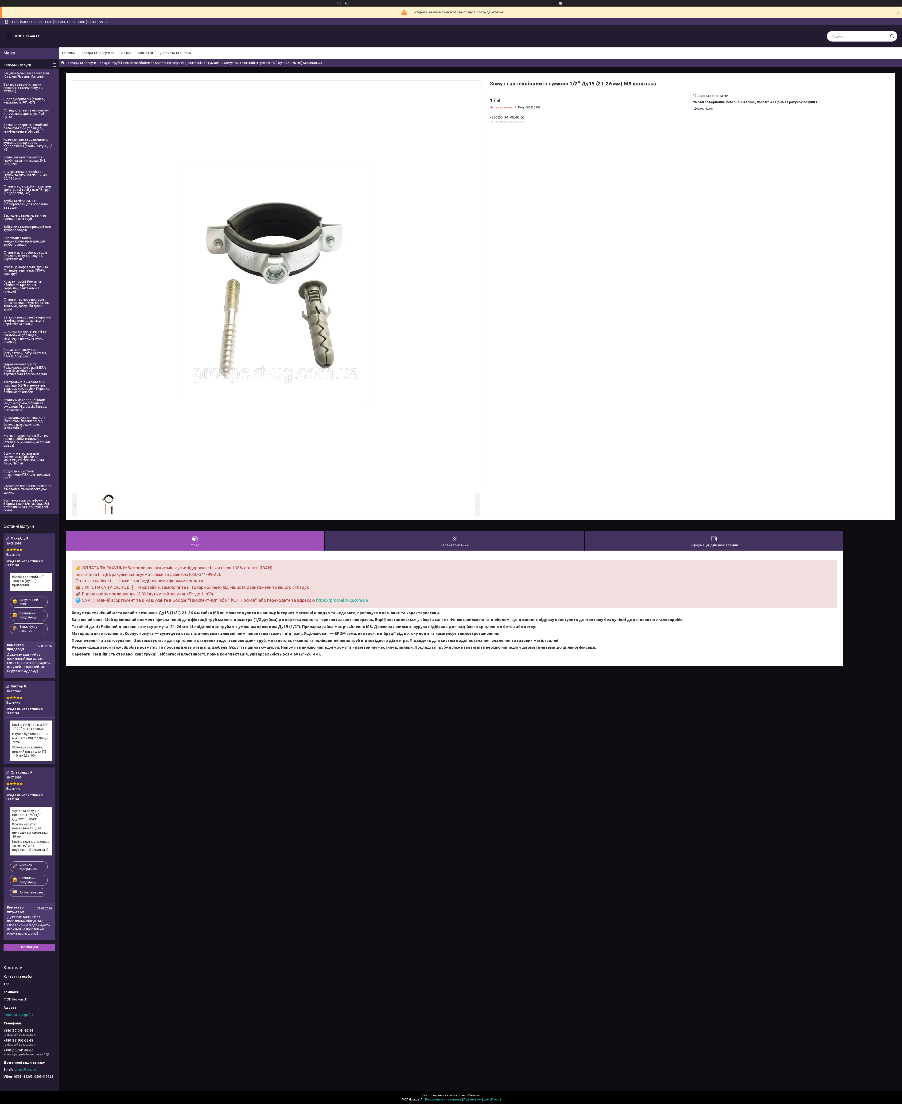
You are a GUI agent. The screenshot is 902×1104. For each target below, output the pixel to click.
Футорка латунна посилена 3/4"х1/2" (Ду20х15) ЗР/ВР (27, 815)
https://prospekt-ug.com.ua (342, 600)
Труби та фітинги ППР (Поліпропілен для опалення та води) (26, 204)
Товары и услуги (17, 65)
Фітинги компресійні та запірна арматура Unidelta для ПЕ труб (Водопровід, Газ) (27, 189)
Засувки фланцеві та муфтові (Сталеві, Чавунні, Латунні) (26, 74)
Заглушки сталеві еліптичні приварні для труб (25, 217)
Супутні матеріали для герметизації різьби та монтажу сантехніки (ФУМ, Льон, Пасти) (24, 458)
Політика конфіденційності (482, 1099)
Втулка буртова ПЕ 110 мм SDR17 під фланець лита (30, 738)
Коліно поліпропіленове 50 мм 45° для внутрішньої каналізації (31, 846)
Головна (68, 53)
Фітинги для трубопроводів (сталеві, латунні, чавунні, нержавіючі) (25, 256)
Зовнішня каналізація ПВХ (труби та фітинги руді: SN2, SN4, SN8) (25, 160)
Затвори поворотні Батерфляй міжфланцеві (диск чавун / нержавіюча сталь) (27, 320)
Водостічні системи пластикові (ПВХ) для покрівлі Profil (27, 474)
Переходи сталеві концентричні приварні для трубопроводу (25, 241)
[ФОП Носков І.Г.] (8, 36)
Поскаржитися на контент (443, 1099)
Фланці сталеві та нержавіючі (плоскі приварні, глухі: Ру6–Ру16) (26, 113)
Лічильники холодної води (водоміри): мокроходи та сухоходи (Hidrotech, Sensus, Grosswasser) (25, 405)
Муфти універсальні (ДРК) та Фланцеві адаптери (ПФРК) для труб (26, 270)
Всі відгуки (29, 947)
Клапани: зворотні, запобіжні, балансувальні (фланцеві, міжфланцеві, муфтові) (26, 128)
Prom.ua (474, 1095)
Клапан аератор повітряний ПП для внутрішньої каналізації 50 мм (30, 830)
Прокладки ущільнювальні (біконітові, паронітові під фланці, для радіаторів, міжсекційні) (24, 422)
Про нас (125, 53)
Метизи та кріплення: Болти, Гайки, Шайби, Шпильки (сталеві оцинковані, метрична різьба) (27, 440)
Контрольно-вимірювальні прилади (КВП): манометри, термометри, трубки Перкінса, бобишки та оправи (27, 387)
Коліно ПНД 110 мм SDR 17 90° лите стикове (30, 727)
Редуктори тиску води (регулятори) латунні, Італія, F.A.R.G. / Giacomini (25, 353)
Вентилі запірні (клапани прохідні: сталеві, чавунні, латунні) (23, 88)
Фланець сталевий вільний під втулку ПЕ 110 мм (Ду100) (29, 751)
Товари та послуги (96, 53)
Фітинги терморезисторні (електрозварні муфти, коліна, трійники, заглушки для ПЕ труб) (27, 304)
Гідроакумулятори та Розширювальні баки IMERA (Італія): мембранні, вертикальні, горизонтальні (25, 369)
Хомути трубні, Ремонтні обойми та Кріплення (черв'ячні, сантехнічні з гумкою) (160, 63)
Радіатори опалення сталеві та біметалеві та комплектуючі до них (27, 489)
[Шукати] (892, 36)
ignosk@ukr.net (25, 1069)
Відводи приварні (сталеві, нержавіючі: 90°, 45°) (24, 100)
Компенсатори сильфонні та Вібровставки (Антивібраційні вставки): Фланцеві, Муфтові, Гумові (26, 505)
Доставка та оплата (175, 53)
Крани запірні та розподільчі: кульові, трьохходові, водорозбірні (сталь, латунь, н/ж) (28, 144)
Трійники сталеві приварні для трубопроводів (27, 228)
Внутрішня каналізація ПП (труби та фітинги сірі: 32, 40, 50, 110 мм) (25, 175)
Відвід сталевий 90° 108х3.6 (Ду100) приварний (28, 581)
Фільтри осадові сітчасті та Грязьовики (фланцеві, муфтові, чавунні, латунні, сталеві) (25, 337)
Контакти (145, 53)
